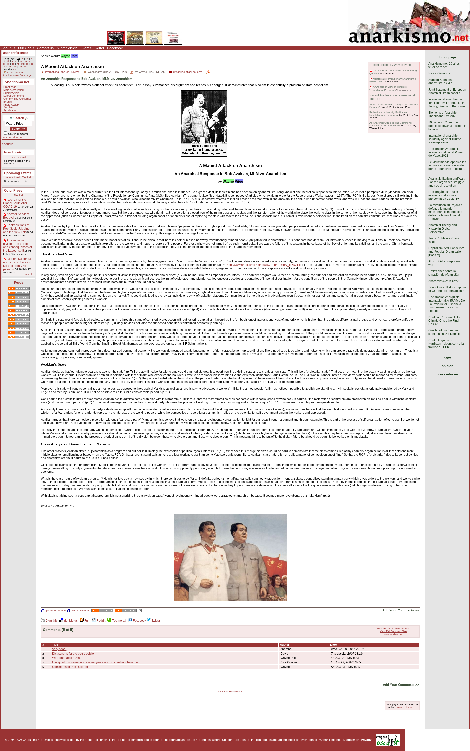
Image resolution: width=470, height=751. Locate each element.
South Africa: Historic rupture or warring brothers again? (447, 289)
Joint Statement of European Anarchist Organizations (447, 91)
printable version (56, 610)
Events (86, 48)
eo (20, 66)
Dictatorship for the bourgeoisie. (73, 653)
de (13, 63)
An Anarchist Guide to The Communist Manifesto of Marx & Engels (390, 124)
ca (5, 66)
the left (65, 71)
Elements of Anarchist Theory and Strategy (442, 114)
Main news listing (13, 89)
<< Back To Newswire (231, 691)
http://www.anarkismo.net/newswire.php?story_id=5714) (264, 265)
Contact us (45, 48)
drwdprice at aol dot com (187, 71)
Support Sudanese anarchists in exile (440, 81)
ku (22, 63)
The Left (27, 177)
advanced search (13, 137)
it (31, 58)
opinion (447, 366)
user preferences (15, 53)
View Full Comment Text (393, 631)
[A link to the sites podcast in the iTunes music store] (19, 337)
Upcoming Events (17, 173)
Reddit (100, 620)
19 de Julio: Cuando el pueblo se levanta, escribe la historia (447, 126)
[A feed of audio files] (19, 302)
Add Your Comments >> (400, 610)
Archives (8, 107)
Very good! (59, 649)
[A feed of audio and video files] (19, 306)
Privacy (366, 740)
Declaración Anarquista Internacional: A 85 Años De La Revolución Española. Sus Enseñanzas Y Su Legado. (446, 304)
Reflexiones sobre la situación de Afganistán (443, 273)
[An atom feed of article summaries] (19, 289)
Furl (87, 620)
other (14, 61)
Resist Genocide (439, 73)
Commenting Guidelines (17, 98)
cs (32, 63)
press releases (447, 374)
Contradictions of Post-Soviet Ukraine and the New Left (16, 228)
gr (21, 61)
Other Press (13, 190)
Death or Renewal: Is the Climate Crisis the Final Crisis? (444, 321)
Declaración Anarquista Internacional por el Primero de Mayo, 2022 (446, 152)
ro (15, 66)
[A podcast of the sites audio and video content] (19, 333)
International (19, 157)
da (10, 66)
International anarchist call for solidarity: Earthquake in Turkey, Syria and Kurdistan (446, 103)
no (25, 61)
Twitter (99, 48)
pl (8, 63)
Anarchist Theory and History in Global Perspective (442, 228)
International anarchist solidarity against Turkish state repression (444, 139)
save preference (393, 634)
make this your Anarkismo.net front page (17, 74)
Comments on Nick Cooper (70, 667)
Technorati (118, 620)
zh (27, 63)
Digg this (51, 620)
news (447, 358)
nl (30, 61)
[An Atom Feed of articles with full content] (19, 293)
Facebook (115, 48)
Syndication (10, 110)
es (27, 58)
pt (4, 61)
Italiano (400, 707)
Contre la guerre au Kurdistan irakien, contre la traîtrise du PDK (446, 344)
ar (4, 63)
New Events (13, 152)
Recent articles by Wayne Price (390, 65)
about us (7, 144)
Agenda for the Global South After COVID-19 (15, 203)
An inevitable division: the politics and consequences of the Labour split (17, 245)
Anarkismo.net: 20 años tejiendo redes (444, 65)
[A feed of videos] (19, 297)
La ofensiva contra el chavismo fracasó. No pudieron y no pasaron (17, 264)
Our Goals (26, 48)
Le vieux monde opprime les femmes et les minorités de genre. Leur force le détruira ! (447, 167)
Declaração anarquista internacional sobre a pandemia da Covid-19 (443, 195)
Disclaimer (351, 740)
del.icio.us (70, 620)
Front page (9, 86)
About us (8, 48)
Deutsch (409, 707)
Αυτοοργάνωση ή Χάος (443, 281)
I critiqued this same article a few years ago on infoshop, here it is (95, 662)
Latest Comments (13, 95)
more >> (29, 274)
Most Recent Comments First (393, 628)
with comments (81, 610)
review (75, 71)
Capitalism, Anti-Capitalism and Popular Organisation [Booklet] (446, 251)
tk (8, 61)
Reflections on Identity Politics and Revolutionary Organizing (388, 113)
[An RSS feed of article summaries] (19, 311)
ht (18, 63)
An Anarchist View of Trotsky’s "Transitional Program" (388, 88)
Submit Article (67, 48)
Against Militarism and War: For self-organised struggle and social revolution (446, 182)
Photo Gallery (11, 104)
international (52, 71)
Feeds (18, 282)
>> (14, 69)
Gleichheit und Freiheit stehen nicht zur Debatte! (444, 332)
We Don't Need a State (67, 658)
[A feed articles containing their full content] (19, 315)
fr (23, 58)
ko (25, 66)
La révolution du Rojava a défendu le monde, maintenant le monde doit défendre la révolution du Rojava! (445, 212)
